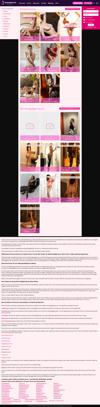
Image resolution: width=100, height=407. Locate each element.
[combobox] (91, 11)
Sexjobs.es (56, 393)
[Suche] (94, 3)
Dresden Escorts (5, 338)
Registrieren (78, 3)
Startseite (22, 3)
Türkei (5, 36)
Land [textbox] (85, 11)
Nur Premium (89, 17)
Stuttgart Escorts (6, 357)
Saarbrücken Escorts (7, 335)
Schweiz (6, 31)
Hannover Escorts (6, 346)
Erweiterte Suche (91, 27)
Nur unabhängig (90, 20)
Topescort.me (57, 398)
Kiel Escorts (4, 355)
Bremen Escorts (5, 341)
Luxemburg (7, 18)
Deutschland (7, 13)
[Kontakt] (97, 3)
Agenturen (36, 3)
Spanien (6, 34)
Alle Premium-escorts (72, 9)
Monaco (6, 21)
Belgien (6, 11)
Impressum (52, 400)
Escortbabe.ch (5, 393)
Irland (5, 16)
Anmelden (89, 3)
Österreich (6, 26)
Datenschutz (60, 400)
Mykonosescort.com (59, 390)
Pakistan (6, 29)
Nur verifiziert (89, 22)
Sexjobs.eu (22, 383)
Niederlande (7, 24)
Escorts (29, 3)
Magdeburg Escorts (6, 344)
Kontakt (43, 3)
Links (56, 3)
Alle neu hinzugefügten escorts (70, 108)
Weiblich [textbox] (86, 15)
